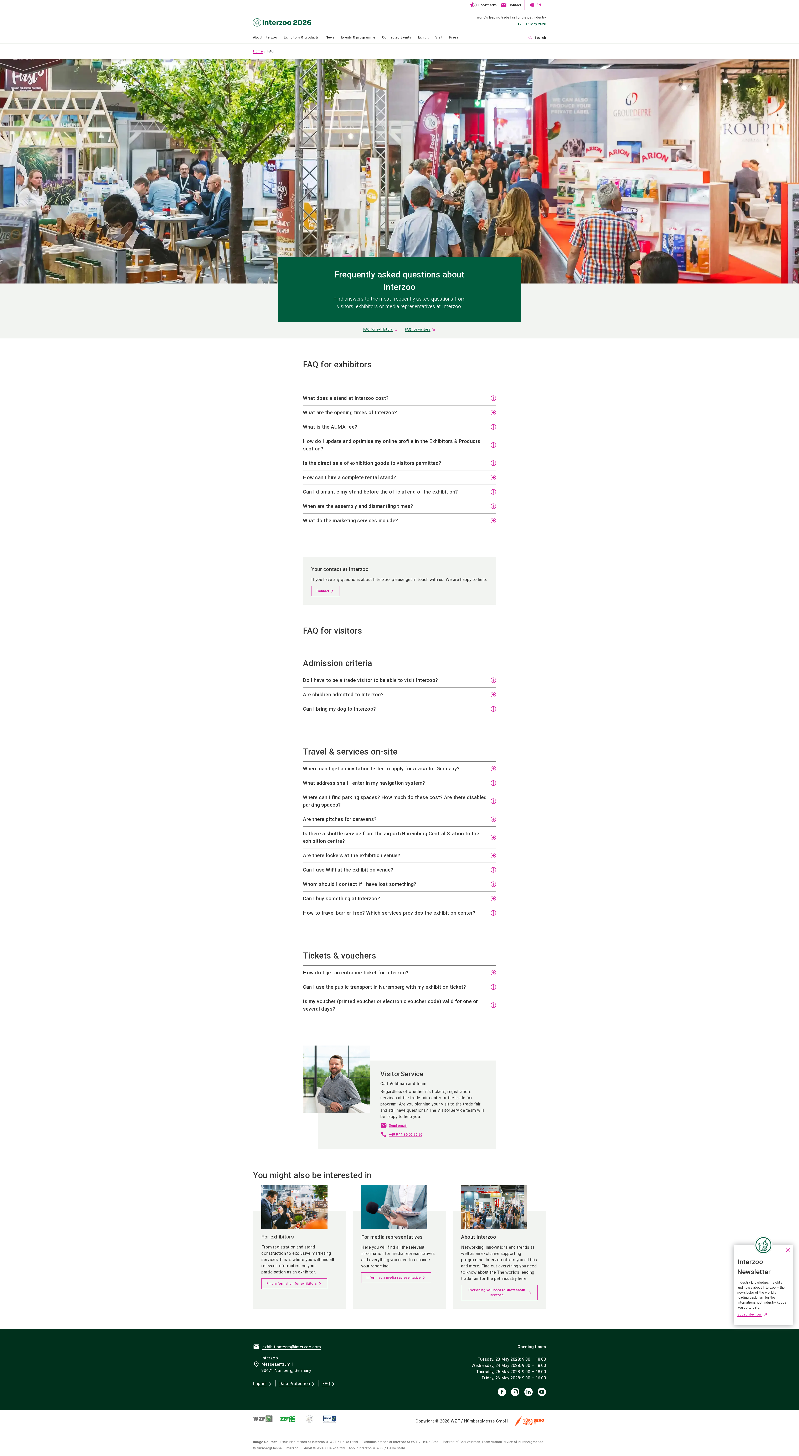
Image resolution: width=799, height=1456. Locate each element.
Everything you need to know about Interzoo (496, 1292)
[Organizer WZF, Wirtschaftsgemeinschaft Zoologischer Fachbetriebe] (266, 1418)
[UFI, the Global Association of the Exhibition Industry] (313, 1418)
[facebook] (502, 1392)
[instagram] (515, 1392)
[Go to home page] (287, 16)
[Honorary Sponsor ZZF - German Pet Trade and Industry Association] (291, 1418)
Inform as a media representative (393, 1277)
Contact (322, 591)
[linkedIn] (528, 1392)
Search (537, 37)
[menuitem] (268, 38)
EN (535, 4)
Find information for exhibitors (292, 1284)
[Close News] (763, 1245)
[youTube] (542, 1392)
